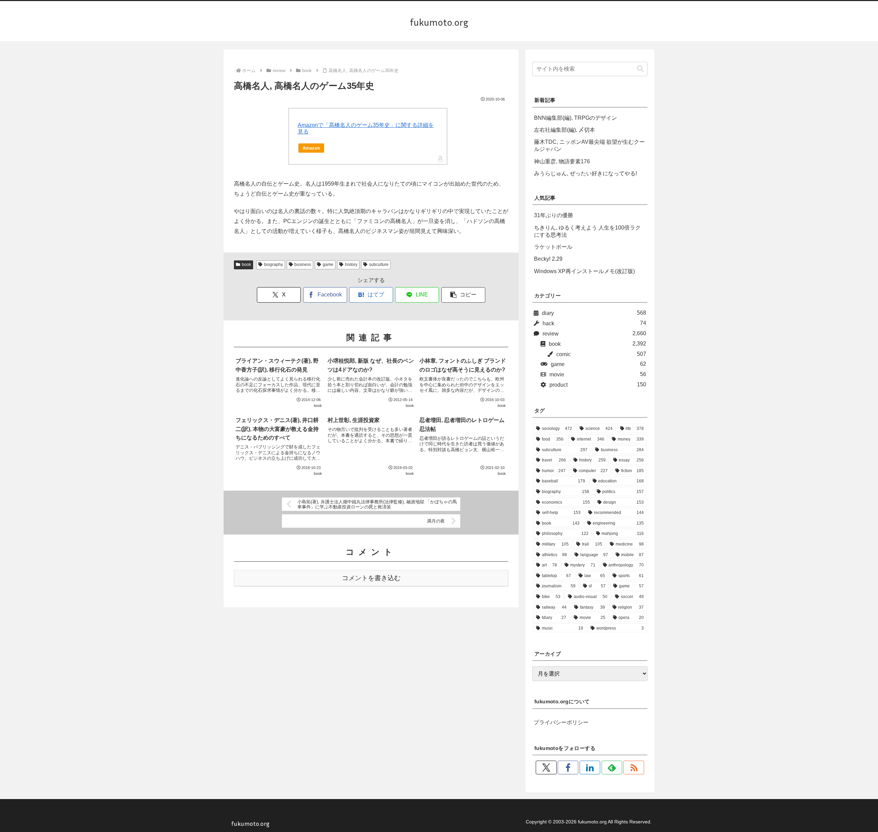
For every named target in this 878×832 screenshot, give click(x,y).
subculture (379, 264)
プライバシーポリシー (561, 722)
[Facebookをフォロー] (568, 767)
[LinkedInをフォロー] (590, 767)
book (246, 264)
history (351, 264)
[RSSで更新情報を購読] (633, 767)
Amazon (311, 148)
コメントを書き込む (371, 578)
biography (273, 264)
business (302, 264)
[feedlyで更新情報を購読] (612, 767)
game (328, 264)
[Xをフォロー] (546, 767)
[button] (463, 295)
